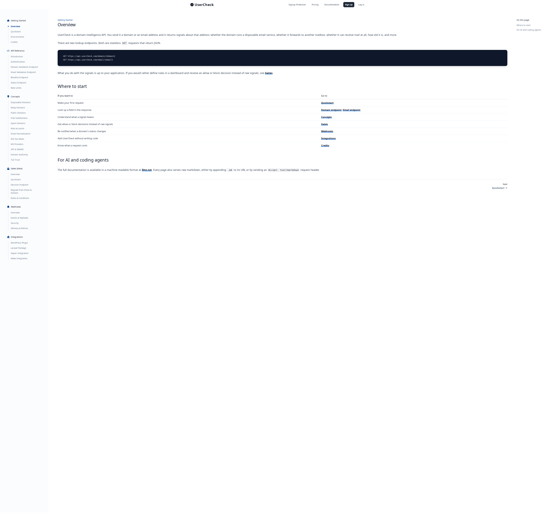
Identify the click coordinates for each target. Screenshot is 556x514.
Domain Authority (19, 154)
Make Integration (19, 258)
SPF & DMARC (17, 149)
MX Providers (17, 144)
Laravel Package (18, 248)
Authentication (18, 61)
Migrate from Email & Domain (21, 191)
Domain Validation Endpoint (24, 67)
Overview (15, 26)
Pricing (315, 4)
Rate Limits (16, 87)
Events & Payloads (19, 217)
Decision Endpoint (19, 184)
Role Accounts (17, 128)
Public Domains (18, 112)
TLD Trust (15, 159)
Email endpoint (351, 110)
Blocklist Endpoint (19, 77)
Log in (361, 4)
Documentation (331, 4)
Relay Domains (18, 107)
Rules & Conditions (20, 198)
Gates (268, 73)
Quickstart (16, 31)
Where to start (524, 25)
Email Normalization (20, 133)
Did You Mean (17, 138)
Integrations (328, 138)
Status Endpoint (18, 82)
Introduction (17, 56)
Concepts (326, 117)
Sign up (349, 4)
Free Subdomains (19, 118)
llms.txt (147, 170)
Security (15, 223)
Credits (14, 42)
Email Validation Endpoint (23, 72)
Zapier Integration (20, 253)
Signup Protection (297, 4)
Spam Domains (18, 123)
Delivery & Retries (19, 228)
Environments (17, 36)
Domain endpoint (331, 110)
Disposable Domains (21, 102)
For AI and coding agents (529, 29)
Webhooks (327, 131)
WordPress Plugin (19, 242)
